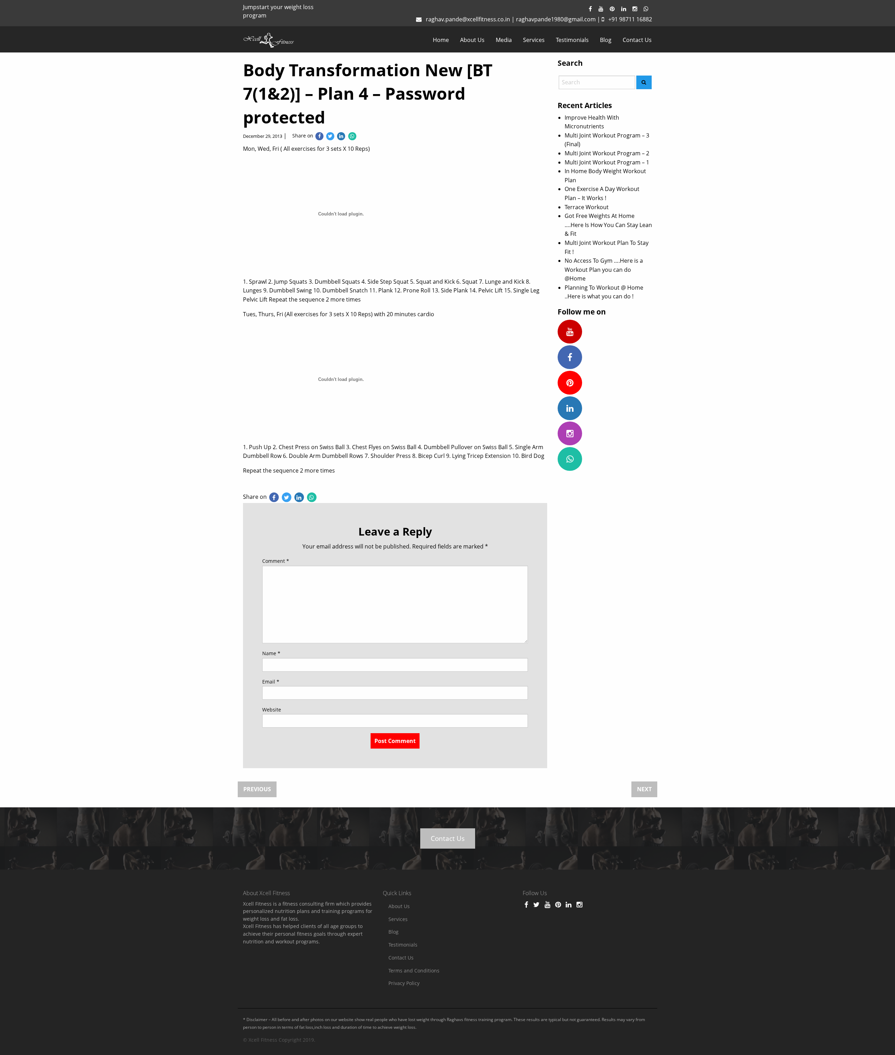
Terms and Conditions (413, 970)
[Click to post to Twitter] (330, 135)
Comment (275, 561)
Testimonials (572, 40)
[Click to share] (319, 135)
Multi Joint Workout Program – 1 (607, 162)
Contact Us (637, 40)
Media (504, 40)
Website (271, 709)
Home (441, 40)
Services (534, 40)
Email (270, 681)
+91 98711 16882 (630, 19)
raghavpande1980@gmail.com (556, 19)
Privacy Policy (404, 983)
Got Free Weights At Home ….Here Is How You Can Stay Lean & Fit (608, 225)
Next (644, 789)
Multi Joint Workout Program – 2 (607, 153)
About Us (472, 40)
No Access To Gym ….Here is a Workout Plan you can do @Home (604, 269)
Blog (605, 40)
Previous (257, 789)
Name (271, 653)
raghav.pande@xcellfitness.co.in (468, 19)
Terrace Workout (587, 207)
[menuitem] (440, 40)
